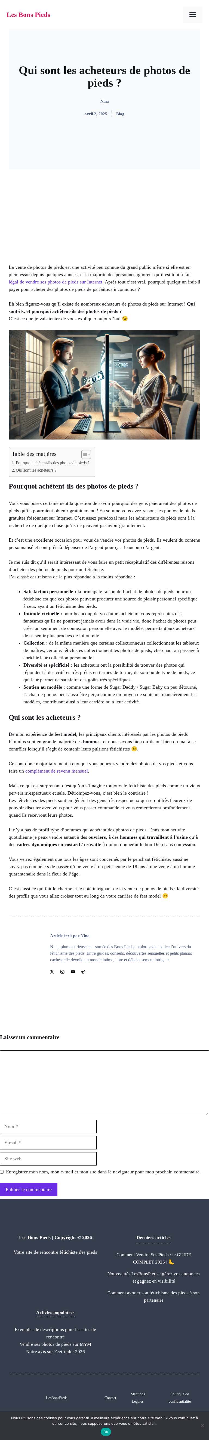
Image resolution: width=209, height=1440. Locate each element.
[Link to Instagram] (62, 972)
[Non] (202, 1425)
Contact (110, 1398)
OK (106, 1432)
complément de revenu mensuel (56, 771)
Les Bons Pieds (28, 14)
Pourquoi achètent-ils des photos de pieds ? (53, 462)
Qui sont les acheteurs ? (36, 470)
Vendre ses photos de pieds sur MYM (55, 1344)
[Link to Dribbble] (83, 972)
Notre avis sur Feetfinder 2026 (55, 1351)
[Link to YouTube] (73, 972)
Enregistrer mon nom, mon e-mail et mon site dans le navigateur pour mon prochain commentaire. (103, 1171)
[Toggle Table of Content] (83, 454)
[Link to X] (52, 972)
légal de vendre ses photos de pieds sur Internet (55, 282)
